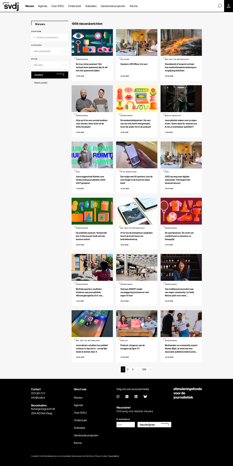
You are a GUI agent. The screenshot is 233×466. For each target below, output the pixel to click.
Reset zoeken (40, 82)
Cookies (104, 456)
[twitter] (127, 396)
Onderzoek (74, 6)
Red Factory (90, 456)
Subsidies (91, 6)
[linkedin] (136, 396)
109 (144, 369)
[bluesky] (145, 396)
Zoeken (39, 75)
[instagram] (118, 396)
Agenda (42, 6)
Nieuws (29, 6)
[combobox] (48, 51)
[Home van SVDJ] (11, 6)
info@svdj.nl (38, 397)
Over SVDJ (57, 6)
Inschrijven (147, 424)
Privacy (97, 456)
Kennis (134, 6)
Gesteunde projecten (113, 6)
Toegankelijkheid (113, 456)
